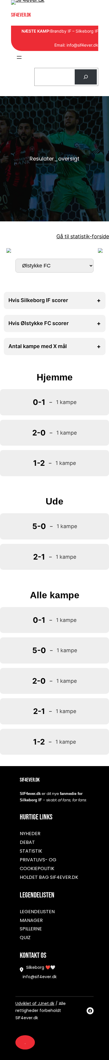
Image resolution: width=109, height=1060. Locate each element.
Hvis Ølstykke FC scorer (54, 323)
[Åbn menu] (19, 57)
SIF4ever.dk (21, 15)
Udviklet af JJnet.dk (34, 1003)
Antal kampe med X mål (54, 346)
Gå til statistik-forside (82, 236)
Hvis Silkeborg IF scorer (54, 300)
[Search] (86, 76)
